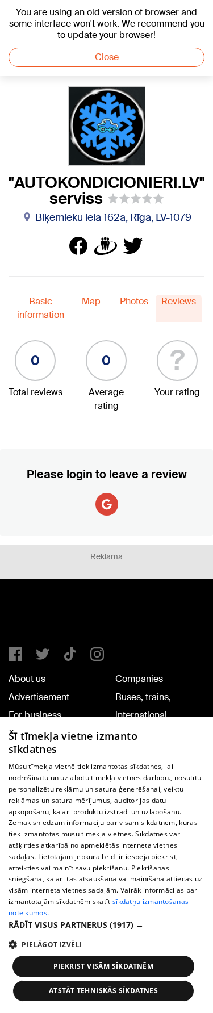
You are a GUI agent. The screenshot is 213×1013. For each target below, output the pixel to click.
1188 (32, 617)
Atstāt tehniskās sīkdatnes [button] (103, 990)
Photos (134, 301)
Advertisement (39, 697)
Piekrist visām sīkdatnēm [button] (103, 966)
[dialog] (106, 865)
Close (107, 57)
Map (91, 301)
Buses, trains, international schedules (143, 715)
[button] (106, 925)
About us (27, 679)
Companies (139, 679)
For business (35, 715)
